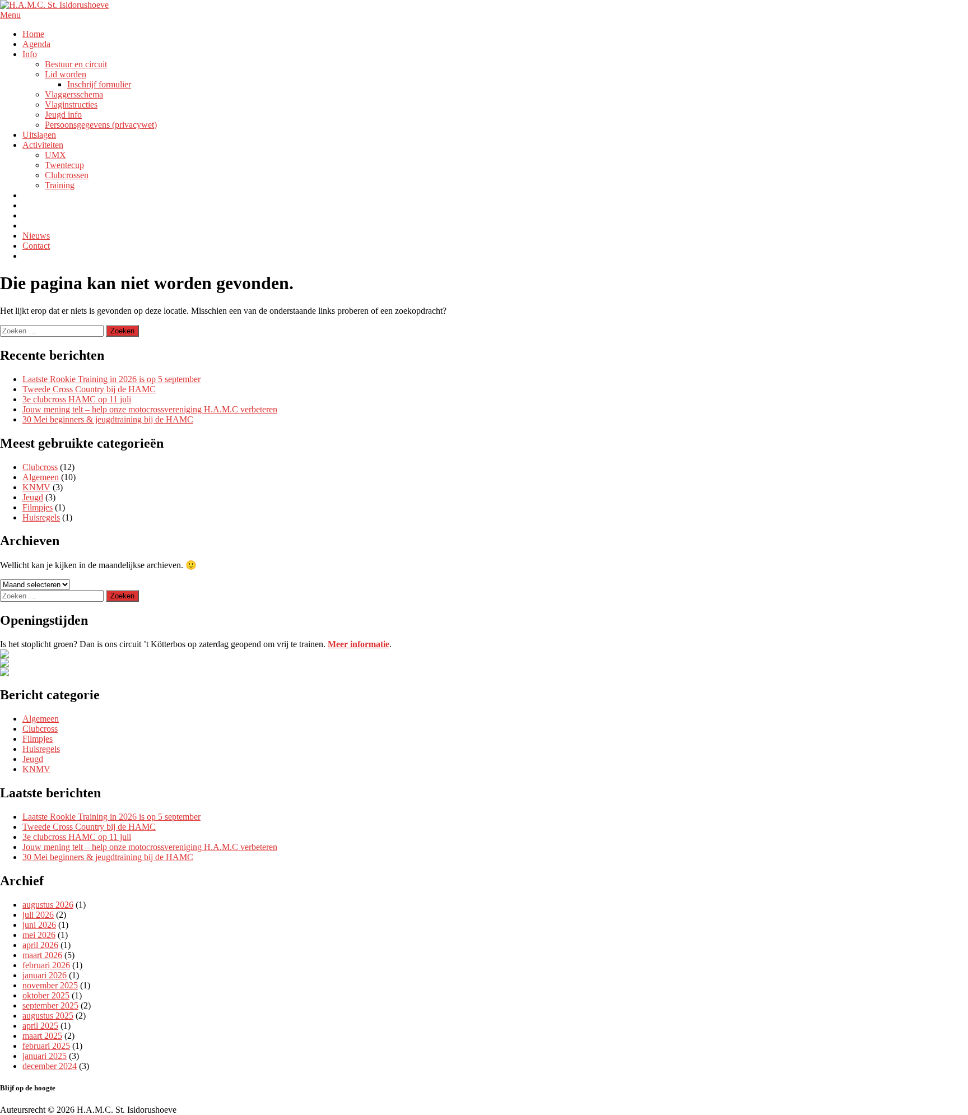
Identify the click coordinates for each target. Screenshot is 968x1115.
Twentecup (64, 165)
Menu (10, 15)
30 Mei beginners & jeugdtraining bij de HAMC (107, 419)
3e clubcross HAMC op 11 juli (76, 399)
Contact (36, 245)
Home (33, 34)
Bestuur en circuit (76, 64)
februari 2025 (46, 1046)
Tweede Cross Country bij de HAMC (89, 389)
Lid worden (65, 74)
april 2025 (40, 1025)
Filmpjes (37, 507)
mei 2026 (38, 935)
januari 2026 (44, 975)
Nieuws (36, 235)
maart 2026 (42, 955)
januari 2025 (44, 1056)
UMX (55, 155)
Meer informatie (358, 644)
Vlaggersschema (74, 94)
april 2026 (40, 945)
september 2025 (50, 1005)
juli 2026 (38, 914)
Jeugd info (63, 114)
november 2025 (50, 985)
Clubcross (40, 467)
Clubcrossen (67, 175)
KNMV (36, 487)
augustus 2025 (47, 1015)
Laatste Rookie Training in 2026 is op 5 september (111, 379)
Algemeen (40, 477)
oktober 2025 (45, 995)
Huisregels (41, 517)
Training (60, 185)
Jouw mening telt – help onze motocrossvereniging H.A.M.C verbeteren (149, 409)
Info (29, 54)
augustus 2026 (47, 904)
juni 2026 (39, 925)
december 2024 (49, 1066)
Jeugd (32, 497)
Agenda (36, 44)
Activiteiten (42, 145)
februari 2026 (46, 965)
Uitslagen (39, 135)
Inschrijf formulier (99, 84)
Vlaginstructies (71, 104)
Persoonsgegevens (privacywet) (101, 124)
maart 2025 (42, 1035)
